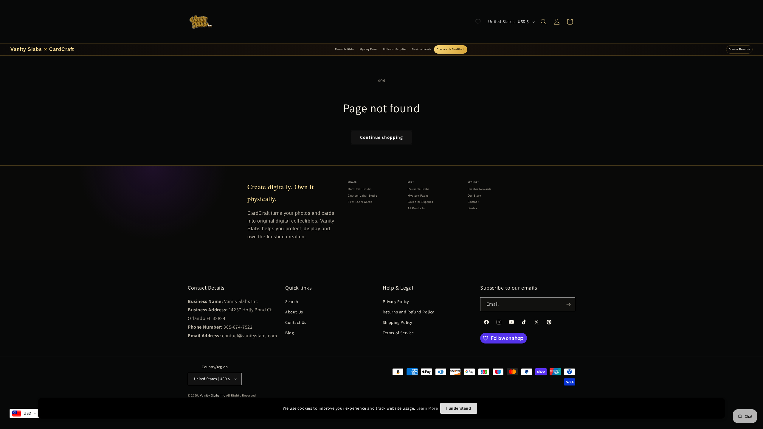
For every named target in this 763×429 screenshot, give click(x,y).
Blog (289, 332)
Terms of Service (398, 332)
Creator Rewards (739, 49)
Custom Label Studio (362, 195)
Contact (473, 201)
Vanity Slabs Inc (212, 395)
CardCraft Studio (360, 189)
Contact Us (295, 322)
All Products (416, 208)
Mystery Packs (369, 49)
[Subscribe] (568, 304)
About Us (294, 312)
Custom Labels (421, 49)
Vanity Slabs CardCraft (42, 49)
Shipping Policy (397, 322)
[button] (543, 21)
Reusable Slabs (344, 49)
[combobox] (24, 413)
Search (291, 301)
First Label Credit (360, 201)
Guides (472, 208)
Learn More (427, 408)
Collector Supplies (395, 49)
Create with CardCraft (451, 49)
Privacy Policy (396, 301)
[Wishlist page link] (478, 22)
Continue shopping (381, 137)
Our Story (474, 195)
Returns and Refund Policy (408, 312)
